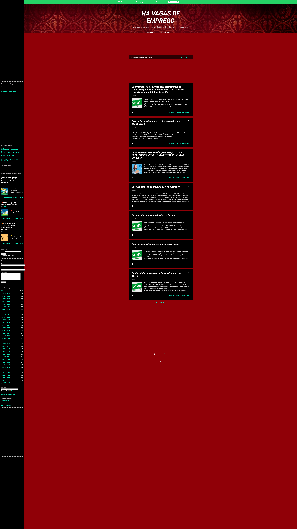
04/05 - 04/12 (6, 346)
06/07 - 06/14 (6, 322)
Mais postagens (160, 303)
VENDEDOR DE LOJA (7, 155)
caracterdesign (165, 356)
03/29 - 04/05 (6, 349)
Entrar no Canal (173, 2)
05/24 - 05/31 (6, 328)
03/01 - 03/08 (6, 359)
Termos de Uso (5, 400)
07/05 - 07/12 (6, 312)
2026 (2, 291)
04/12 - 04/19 (6, 343)
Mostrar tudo (185, 57)
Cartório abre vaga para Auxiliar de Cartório (154, 215)
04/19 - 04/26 (6, 341)
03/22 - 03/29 (6, 351)
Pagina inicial (152, 33)
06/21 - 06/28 (6, 317)
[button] (188, 86)
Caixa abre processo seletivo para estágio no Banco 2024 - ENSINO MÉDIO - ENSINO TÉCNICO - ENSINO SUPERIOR (158, 155)
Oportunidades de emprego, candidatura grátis (155, 244)
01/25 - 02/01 (6, 372)
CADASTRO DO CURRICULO (9, 92)
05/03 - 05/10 (6, 335)
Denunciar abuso (6, 405)
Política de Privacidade (8, 394)
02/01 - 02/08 (6, 370)
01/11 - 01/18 (6, 378)
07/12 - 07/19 (6, 309)
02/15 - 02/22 (6, 364)
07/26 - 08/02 (6, 304)
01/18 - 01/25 (6, 375)
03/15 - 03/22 (6, 354)
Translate (13, 390)
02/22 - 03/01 (6, 362)
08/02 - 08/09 (6, 301)
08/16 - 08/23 (6, 296)
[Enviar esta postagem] (133, 112)
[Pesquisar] (192, 5)
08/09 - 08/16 (6, 299)
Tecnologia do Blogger (161, 353)
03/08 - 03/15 (6, 356)
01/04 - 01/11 (6, 380)
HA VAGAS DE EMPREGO (161, 17)
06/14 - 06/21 (6, 320)
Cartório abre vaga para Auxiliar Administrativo (156, 186)
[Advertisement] (161, 44)
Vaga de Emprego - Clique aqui (179, 112)
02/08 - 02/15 (6, 367)
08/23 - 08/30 (6, 293)
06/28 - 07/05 (6, 314)
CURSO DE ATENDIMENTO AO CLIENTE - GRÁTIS (10, 153)
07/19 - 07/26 (6, 306)
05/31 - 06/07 (6, 325)
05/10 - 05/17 (6, 333)
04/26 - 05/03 (6, 338)
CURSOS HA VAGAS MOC (167, 33)
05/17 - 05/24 (6, 330)
